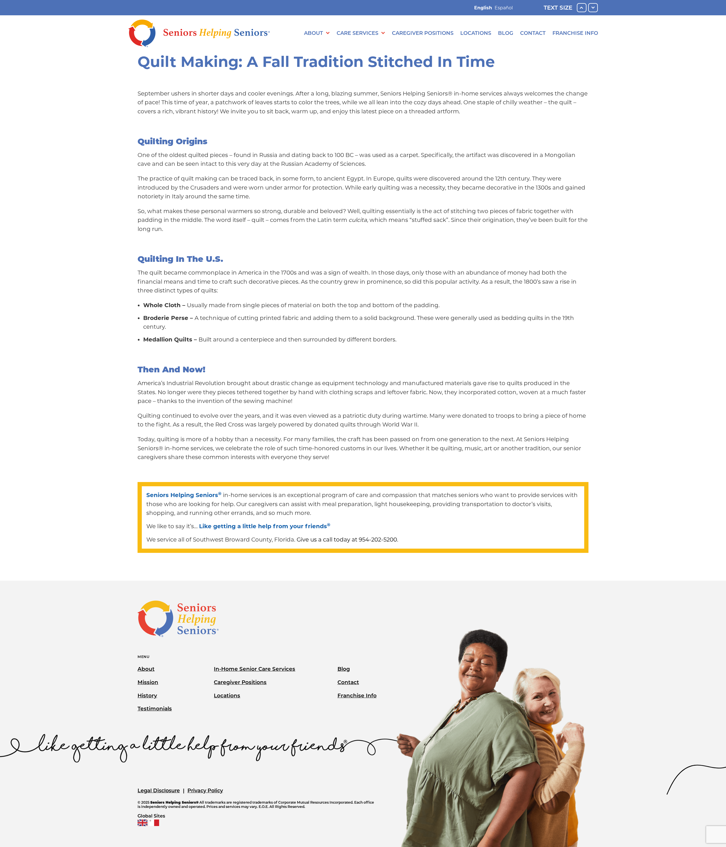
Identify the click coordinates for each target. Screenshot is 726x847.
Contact (533, 33)
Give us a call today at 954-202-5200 (347, 539)
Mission (148, 682)
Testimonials (155, 708)
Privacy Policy (205, 790)
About (313, 33)
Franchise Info (575, 33)
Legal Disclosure (159, 790)
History (147, 695)
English (483, 7)
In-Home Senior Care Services (254, 669)
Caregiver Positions (422, 33)
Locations (475, 33)
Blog (505, 33)
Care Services (357, 33)
